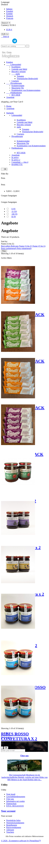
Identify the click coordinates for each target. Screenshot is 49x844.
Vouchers (10, 832)
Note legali (10, 794)
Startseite (10, 113)
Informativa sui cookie (15, 801)
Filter (4, 251)
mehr (15, 74)
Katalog (9, 62)
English (9, 13)
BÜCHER (15, 95)
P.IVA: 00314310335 (15, 806)
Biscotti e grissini (18, 71)
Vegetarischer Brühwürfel (27, 78)
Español (9, 11)
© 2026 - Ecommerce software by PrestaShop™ (21, 841)
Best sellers (6, 246)
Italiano (9, 9)
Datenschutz (11, 803)
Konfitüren (16, 67)
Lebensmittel (13, 64)
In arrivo (15, 157)
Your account (8, 811)
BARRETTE (17, 164)
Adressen (10, 830)
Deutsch (9, 16)
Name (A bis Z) (26, 246)
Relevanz (15, 246)
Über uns (24, 756)
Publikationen (14, 93)
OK (4, 169)
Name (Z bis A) (39, 246)
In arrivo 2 (15, 160)
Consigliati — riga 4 (19, 162)
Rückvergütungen (13, 827)
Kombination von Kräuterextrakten (25, 90)
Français (9, 18)
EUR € (9, 30)
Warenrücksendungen (15, 823)
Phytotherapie (14, 83)
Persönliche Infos (13, 820)
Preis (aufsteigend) (9, 248)
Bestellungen (11, 825)
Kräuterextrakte (17, 85)
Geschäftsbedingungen (15, 796)
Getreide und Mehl (19, 69)
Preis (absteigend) (24, 248)
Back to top (7, 737)
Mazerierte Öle (17, 88)
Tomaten (20, 76)
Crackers (15, 81)
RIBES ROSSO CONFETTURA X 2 (19, 736)
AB (14, 214)
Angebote (10, 97)
